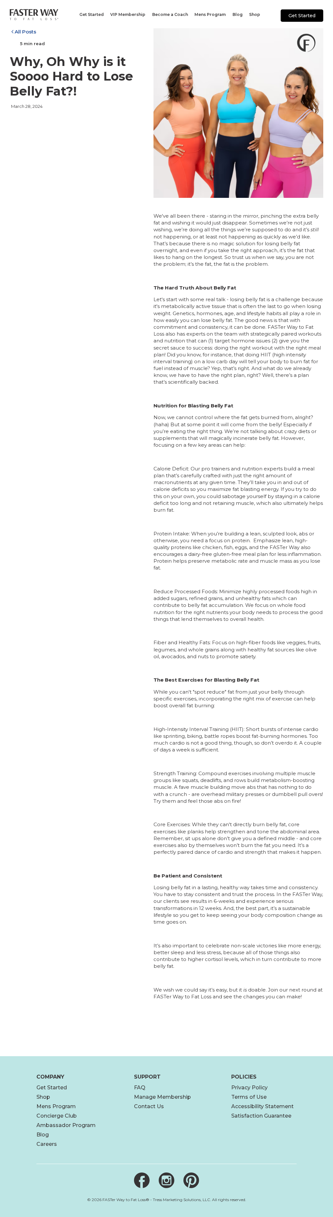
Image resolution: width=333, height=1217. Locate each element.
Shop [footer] (43, 1097)
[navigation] (91, 14)
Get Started (301, 16)
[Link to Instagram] (166, 1180)
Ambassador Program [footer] (66, 1125)
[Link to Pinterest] (191, 1180)
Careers (46, 1144)
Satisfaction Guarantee (261, 1116)
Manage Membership (162, 1097)
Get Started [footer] (51, 1087)
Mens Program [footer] (56, 1106)
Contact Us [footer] (149, 1106)
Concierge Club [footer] (56, 1116)
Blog (42, 1135)
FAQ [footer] (139, 1087)
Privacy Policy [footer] (249, 1087)
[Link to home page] (34, 14)
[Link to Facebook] (142, 1180)
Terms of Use (249, 1097)
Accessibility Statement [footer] (262, 1106)
